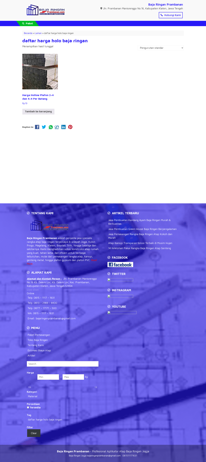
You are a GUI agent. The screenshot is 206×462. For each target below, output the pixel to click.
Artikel (31, 355)
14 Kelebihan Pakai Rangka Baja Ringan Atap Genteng (139, 248)
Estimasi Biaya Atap (39, 350)
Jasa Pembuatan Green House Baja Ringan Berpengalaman (142, 229)
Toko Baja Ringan (38, 340)
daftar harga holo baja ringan (55, 40)
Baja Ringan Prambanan (165, 4)
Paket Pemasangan (39, 334)
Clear (34, 433)
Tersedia (35, 407)
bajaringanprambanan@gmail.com (56, 318)
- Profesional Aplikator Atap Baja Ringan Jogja (103, 451)
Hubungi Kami (172, 15)
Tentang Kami (36, 345)
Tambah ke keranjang (38, 111)
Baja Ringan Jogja (77, 455)
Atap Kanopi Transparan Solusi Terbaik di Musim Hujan (140, 243)
